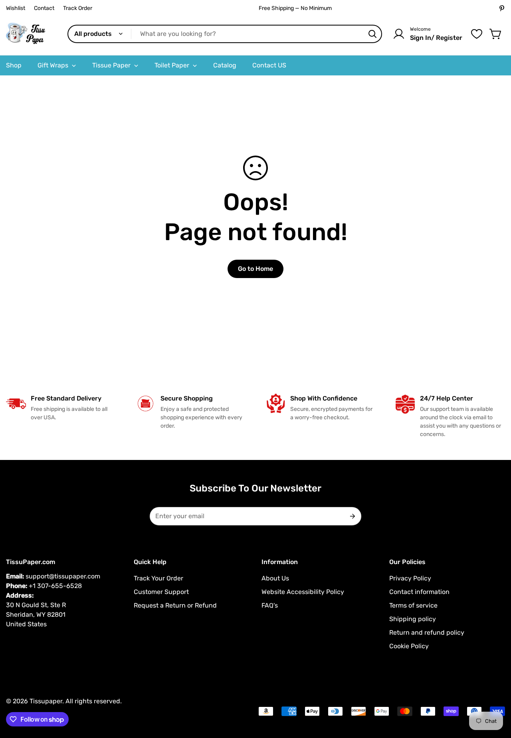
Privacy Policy (410, 578)
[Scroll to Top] (495, 694)
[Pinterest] (502, 8)
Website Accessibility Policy (302, 592)
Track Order (77, 8)
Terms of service (413, 605)
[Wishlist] (476, 34)
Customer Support (161, 592)
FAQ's (269, 605)
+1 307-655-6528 (55, 586)
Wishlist (15, 8)
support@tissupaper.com (63, 576)
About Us (275, 578)
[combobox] (224, 34)
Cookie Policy (409, 646)
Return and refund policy (426, 632)
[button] (496, 34)
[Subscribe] (351, 516)
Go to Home (255, 268)
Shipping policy (412, 619)
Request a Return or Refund (175, 605)
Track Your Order (158, 578)
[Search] (372, 34)
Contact (44, 8)
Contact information (419, 592)
